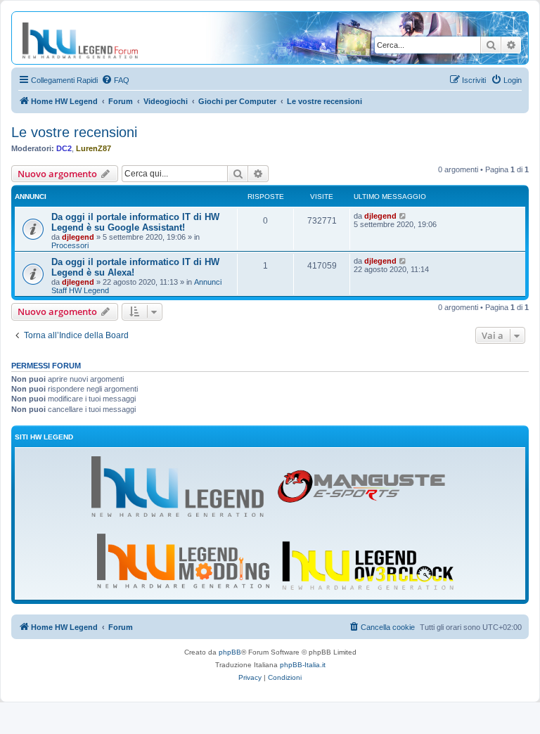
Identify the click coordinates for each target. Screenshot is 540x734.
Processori (70, 245)
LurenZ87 (93, 148)
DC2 (64, 148)
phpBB (230, 652)
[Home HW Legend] (91, 37)
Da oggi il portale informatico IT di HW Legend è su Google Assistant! (135, 222)
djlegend (78, 237)
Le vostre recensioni (74, 132)
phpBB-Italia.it (303, 665)
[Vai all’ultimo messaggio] (403, 216)
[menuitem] (115, 80)
